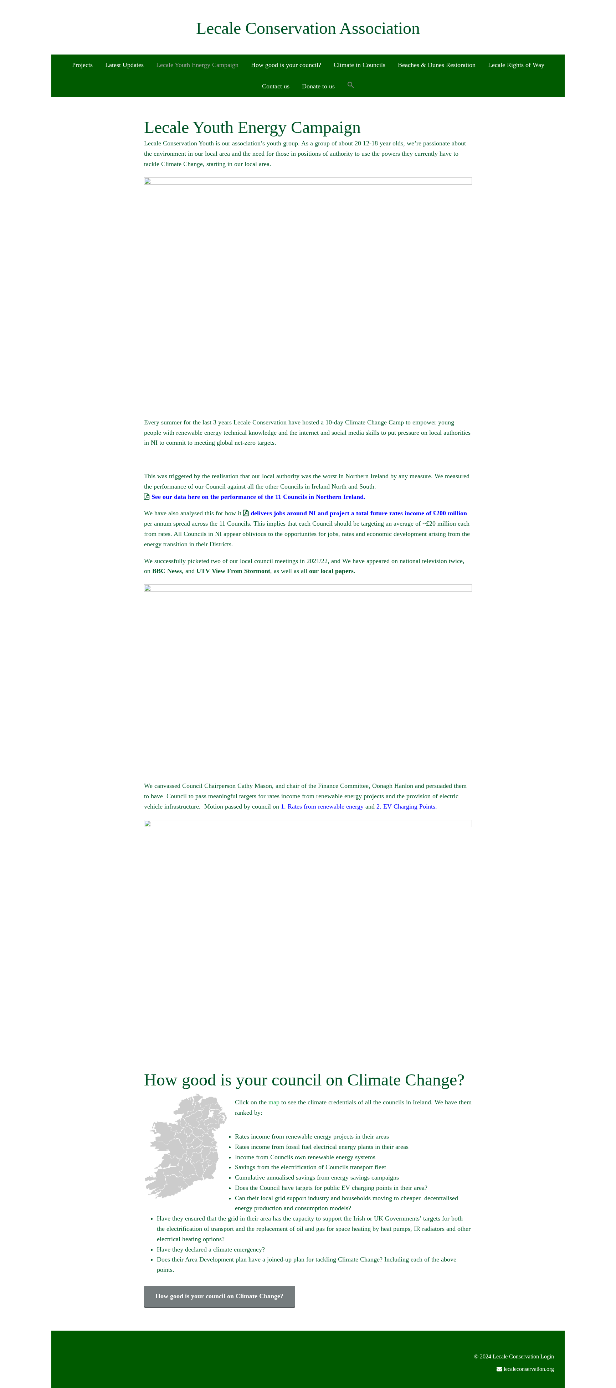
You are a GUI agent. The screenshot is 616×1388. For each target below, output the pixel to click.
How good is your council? (286, 64)
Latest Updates (124, 64)
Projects (82, 64)
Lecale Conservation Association (308, 28)
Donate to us (318, 86)
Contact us (275, 86)
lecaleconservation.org (529, 1369)
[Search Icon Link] (351, 85)
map (273, 1102)
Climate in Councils (359, 64)
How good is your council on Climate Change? (219, 1296)
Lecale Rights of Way (516, 64)
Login (547, 1356)
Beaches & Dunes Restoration (437, 64)
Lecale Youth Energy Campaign (197, 64)
